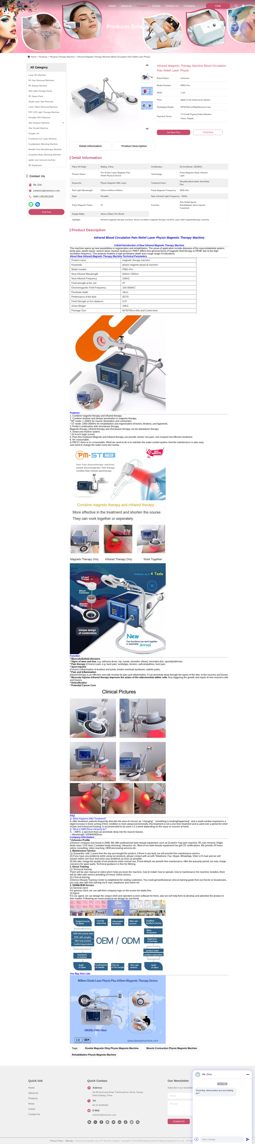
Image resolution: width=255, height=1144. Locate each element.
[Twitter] (95, 1123)
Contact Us (34, 1114)
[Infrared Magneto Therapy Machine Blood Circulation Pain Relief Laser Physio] (104, 97)
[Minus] (247, 1074)
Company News (191, 5)
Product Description (134, 146)
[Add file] (196, 1139)
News (31, 1103)
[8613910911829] (132, 1123)
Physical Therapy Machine (62, 57)
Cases (31, 1109)
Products (43, 57)
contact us (172, 5)
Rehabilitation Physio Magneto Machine (94, 1054)
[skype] (37, 204)
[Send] (247, 1139)
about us (126, 5)
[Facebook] (101, 1123)
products (142, 5)
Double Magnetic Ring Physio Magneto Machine (112, 1048)
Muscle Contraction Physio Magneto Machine (171, 1048)
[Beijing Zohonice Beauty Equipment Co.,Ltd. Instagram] (107, 1123)
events (156, 5)
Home (112, 5)
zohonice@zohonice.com (46, 190)
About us (33, 1093)
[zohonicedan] (138, 1123)
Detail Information (90, 146)
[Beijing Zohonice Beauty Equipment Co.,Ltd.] (20, 6)
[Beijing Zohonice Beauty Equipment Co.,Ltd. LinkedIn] (119, 1123)
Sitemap (69, 1141)
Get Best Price (173, 132)
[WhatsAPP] (30, 204)
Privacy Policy (56, 1141)
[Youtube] (113, 1123)
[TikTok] (126, 1123)
